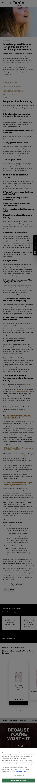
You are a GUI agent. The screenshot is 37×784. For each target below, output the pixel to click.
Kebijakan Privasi (21, 771)
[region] (18, 765)
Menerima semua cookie (18, 780)
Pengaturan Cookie (18, 775)
